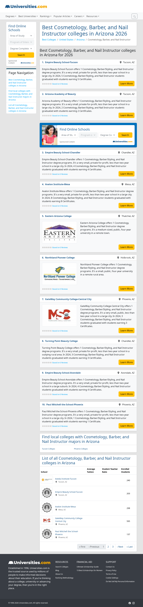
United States (66, 39)
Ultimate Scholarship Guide (88, 567)
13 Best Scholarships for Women (90, 570)
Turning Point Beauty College (61, 341)
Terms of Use (111, 574)
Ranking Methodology (64, 578)
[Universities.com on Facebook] (130, 603)
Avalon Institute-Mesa (57, 184)
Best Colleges (49, 39)
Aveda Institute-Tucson (66, 478)
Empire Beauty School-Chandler (62, 152)
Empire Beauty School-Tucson (61, 62)
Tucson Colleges (48, 449)
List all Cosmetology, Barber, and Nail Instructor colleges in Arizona (21, 108)
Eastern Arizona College (58, 216)
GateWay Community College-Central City (68, 299)
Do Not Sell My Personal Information (120, 581)
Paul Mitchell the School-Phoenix (64, 404)
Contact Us (110, 567)
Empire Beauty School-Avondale (63, 372)
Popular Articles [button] (62, 16)
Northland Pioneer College (60, 257)
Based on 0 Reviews (60, 84)
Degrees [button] (10, 16)
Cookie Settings (112, 578)
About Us (59, 574)
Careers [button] (78, 16)
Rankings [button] (45, 16)
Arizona (81, 39)
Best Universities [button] (27, 16)
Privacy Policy (111, 570)
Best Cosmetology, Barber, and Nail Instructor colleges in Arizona (21, 82)
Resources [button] (91, 16)
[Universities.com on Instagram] (133, 603)
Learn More (126, 83)
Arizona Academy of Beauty (60, 94)
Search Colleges (61, 567)
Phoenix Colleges (81, 449)
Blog (57, 570)
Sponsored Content (12, 62)
